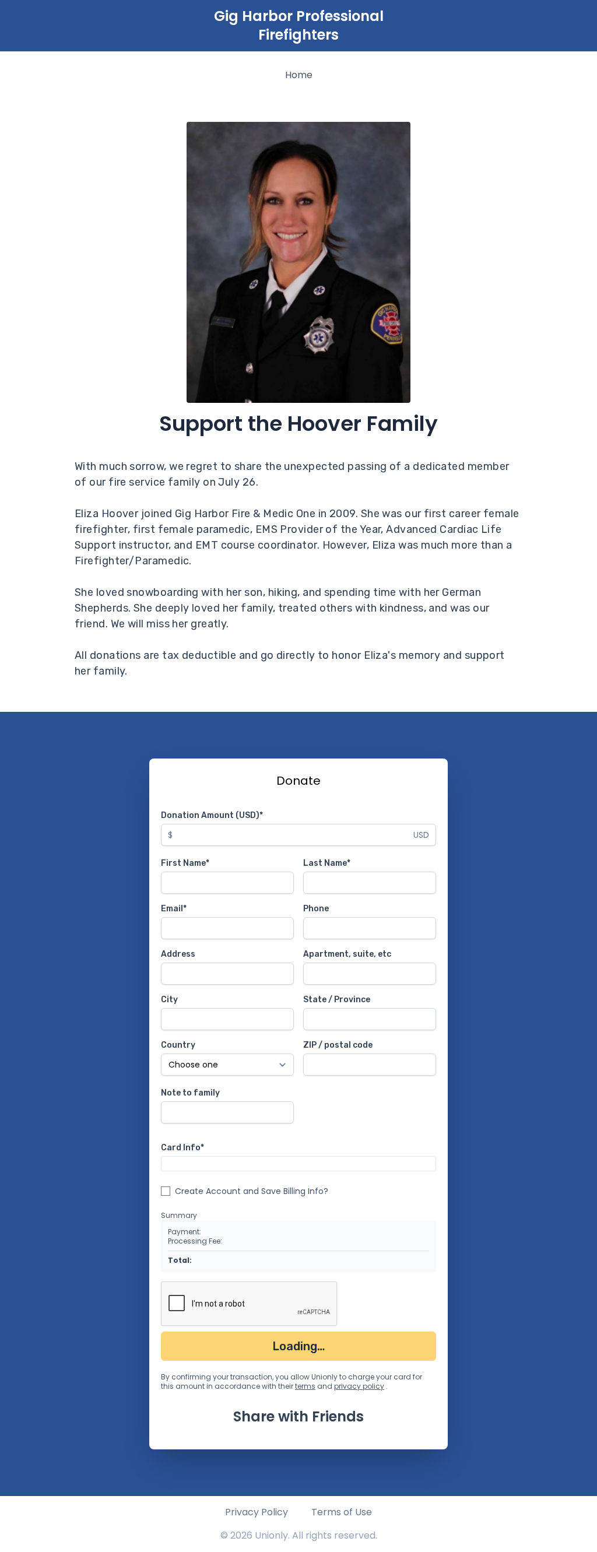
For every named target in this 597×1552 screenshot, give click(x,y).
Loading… (298, 1346)
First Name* (185, 863)
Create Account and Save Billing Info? (251, 1191)
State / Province (336, 1000)
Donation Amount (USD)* (212, 815)
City (169, 1000)
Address (178, 954)
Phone (316, 909)
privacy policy (359, 1386)
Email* (174, 909)
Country (178, 1045)
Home (298, 75)
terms (305, 1386)
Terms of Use (341, 1512)
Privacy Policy (256, 1512)
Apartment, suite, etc (347, 954)
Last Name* (326, 863)
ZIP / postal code (338, 1045)
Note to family (190, 1093)
